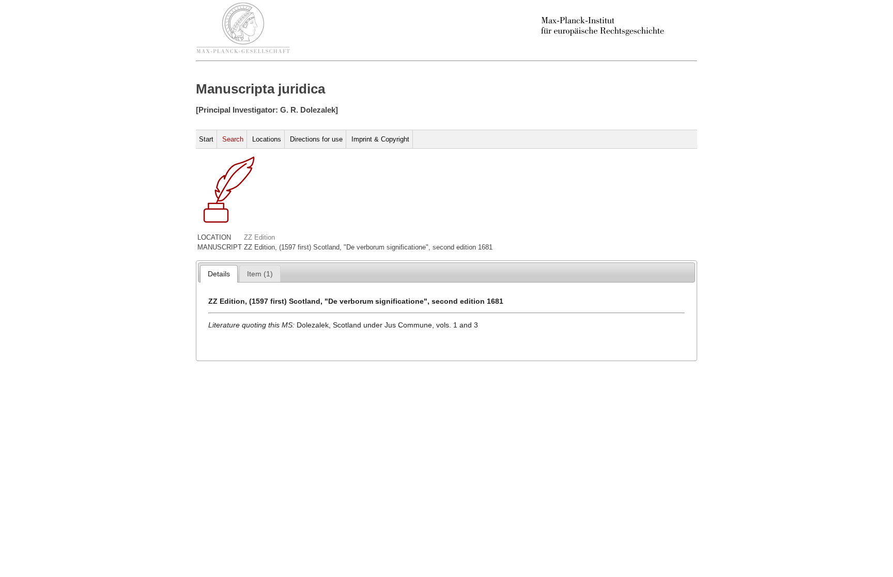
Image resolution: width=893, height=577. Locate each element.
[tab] (219, 274)
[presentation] (219, 274)
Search (232, 139)
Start (206, 139)
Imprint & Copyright (380, 139)
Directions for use (316, 139)
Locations (266, 139)
